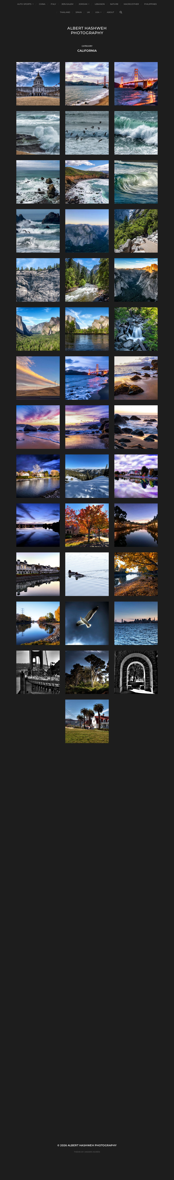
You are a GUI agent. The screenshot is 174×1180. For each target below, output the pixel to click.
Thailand (65, 12)
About (110, 12)
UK (88, 12)
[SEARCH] (120, 12)
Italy (53, 4)
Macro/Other (131, 4)
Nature (114, 4)
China (42, 4)
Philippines (150, 4)
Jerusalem (67, 4)
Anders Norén (92, 1152)
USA (97, 12)
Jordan (83, 4)
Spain (79, 12)
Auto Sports (24, 4)
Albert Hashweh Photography (87, 30)
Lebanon (100, 4)
